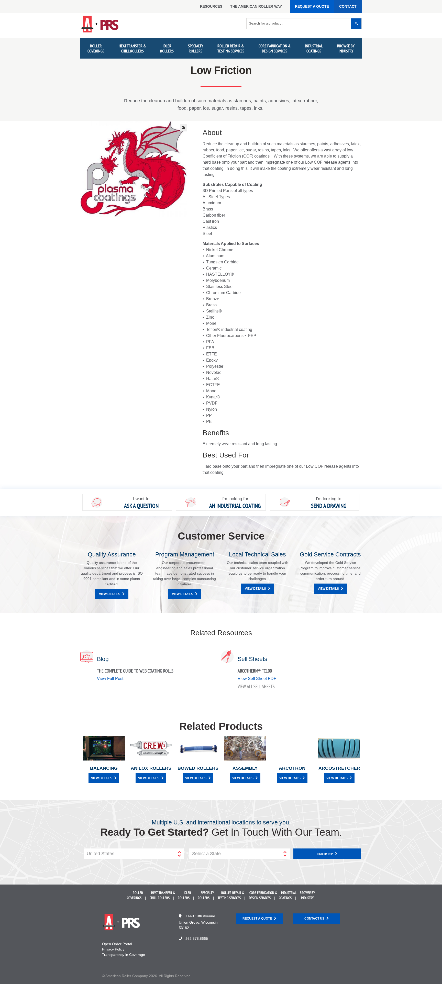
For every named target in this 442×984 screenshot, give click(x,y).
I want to (141, 498)
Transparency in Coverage (123, 955)
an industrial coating (235, 505)
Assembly (245, 768)
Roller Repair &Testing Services (230, 48)
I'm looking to (328, 498)
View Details (109, 594)
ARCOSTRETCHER (339, 768)
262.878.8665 (196, 938)
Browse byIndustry (346, 48)
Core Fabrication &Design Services (275, 48)
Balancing (104, 768)
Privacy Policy (113, 949)
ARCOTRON (292, 768)
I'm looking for (235, 498)
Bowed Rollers (198, 768)
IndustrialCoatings (314, 48)
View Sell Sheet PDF (257, 678)
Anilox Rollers (151, 768)
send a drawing (328, 505)
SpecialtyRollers (195, 48)
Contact (348, 6)
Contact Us (314, 918)
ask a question (141, 505)
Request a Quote (312, 6)
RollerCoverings (95, 48)
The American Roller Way (256, 6)
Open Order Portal (117, 944)
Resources (211, 6)
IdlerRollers (167, 48)
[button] (183, 127)
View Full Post (110, 678)
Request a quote (257, 918)
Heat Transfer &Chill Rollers (132, 48)
